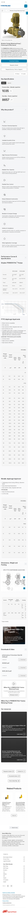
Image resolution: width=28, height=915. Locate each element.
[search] (25, 2)
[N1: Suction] (24, 588)
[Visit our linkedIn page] (8, 886)
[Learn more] (24, 734)
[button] (14, 109)
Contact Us (5, 854)
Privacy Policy (6, 900)
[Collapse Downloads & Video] (25, 649)
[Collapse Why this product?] (25, 109)
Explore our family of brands (9, 892)
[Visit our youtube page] (11, 886)
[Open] (25, 6)
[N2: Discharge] (24, 577)
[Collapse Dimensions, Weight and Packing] (25, 564)
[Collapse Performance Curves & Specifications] (25, 257)
